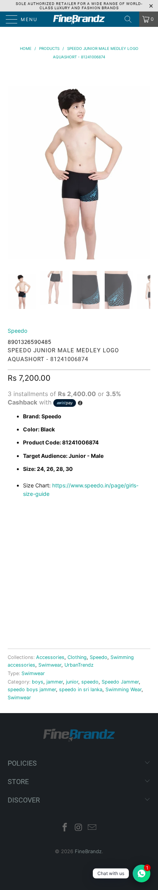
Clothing (77, 657)
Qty (13, 560)
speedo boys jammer (32, 689)
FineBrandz (88, 851)
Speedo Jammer (120, 682)
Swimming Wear (123, 689)
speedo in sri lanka (80, 689)
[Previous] (15, 164)
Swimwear (49, 665)
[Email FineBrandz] (92, 828)
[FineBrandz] (79, 19)
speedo (90, 682)
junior (72, 682)
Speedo (17, 330)
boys (37, 682)
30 (73, 525)
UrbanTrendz (79, 665)
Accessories (50, 657)
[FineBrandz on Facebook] (65, 828)
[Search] (131, 19)
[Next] (143, 164)
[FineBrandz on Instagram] (78, 828)
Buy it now (79, 616)
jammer (54, 682)
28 (54, 525)
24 (16, 525)
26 (35, 525)
